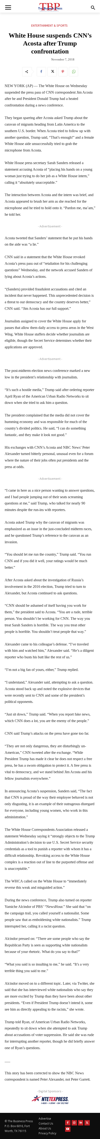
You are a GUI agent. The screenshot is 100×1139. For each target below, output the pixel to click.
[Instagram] (74, 1122)
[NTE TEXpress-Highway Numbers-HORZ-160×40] (50, 1099)
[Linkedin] (80, 1122)
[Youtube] (67, 1129)
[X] (52, 71)
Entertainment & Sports (49, 25)
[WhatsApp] (73, 71)
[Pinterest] (62, 71)
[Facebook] (41, 71)
